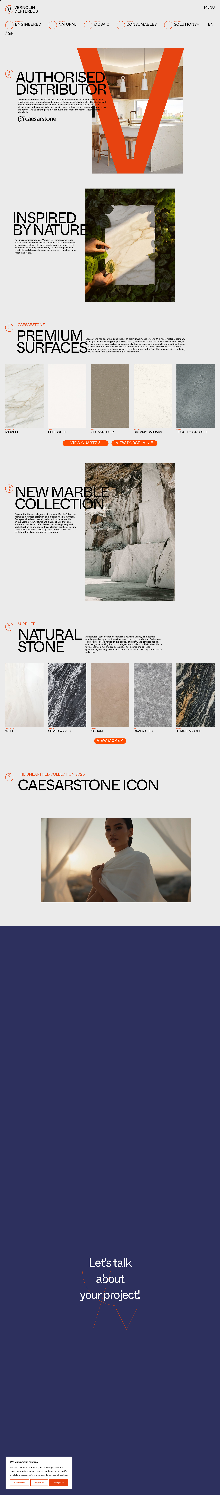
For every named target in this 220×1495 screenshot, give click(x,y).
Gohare (97, 731)
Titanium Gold (188, 731)
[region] (39, 1473)
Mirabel (12, 432)
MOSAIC (101, 24)
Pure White (57, 432)
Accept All (58, 1482)
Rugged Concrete (192, 432)
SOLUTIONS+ (186, 24)
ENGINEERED (28, 24)
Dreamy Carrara (148, 432)
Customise (19, 1482)
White (10, 731)
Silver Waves (59, 731)
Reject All (39, 1482)
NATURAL (67, 24)
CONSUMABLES (141, 24)
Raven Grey (143, 731)
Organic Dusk (103, 432)
